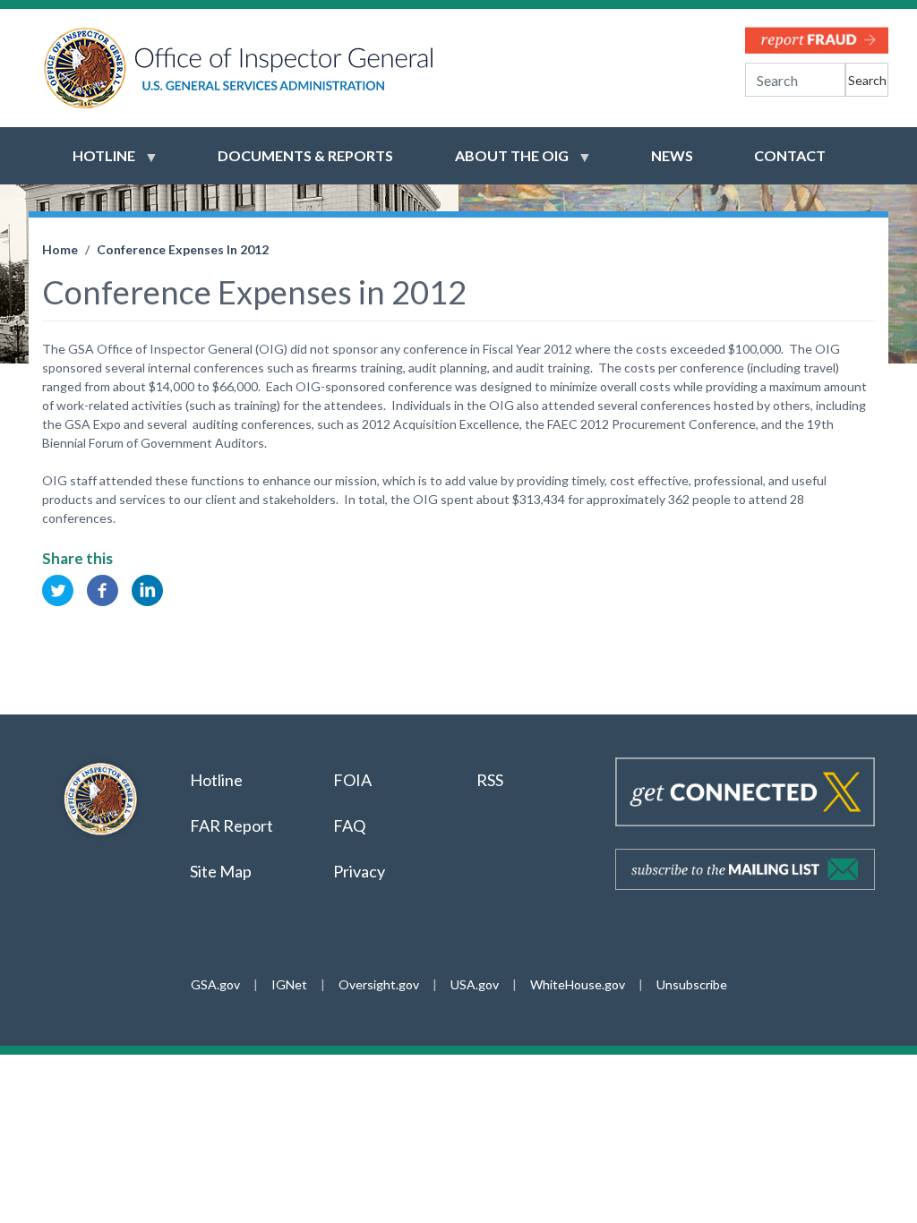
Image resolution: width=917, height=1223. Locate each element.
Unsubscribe (691, 984)
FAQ (349, 825)
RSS (491, 780)
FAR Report (231, 825)
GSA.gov (215, 984)
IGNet (289, 984)
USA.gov (474, 984)
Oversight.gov (379, 984)
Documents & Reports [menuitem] (305, 155)
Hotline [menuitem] (93, 164)
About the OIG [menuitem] (501, 164)
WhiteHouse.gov (577, 984)
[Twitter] (57, 588)
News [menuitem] (672, 155)
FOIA (352, 780)
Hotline (216, 780)
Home (60, 249)
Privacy (359, 871)
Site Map (221, 871)
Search (867, 80)
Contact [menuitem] (790, 155)
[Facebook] (102, 588)
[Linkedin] (147, 588)
